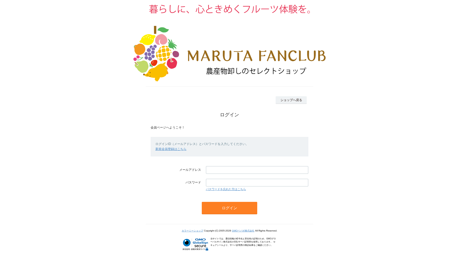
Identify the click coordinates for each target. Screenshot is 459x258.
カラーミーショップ (192, 230)
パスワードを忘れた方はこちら (226, 189)
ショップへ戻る (291, 100)
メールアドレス (190, 170)
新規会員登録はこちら (170, 149)
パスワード (193, 182)
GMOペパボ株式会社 (243, 230)
